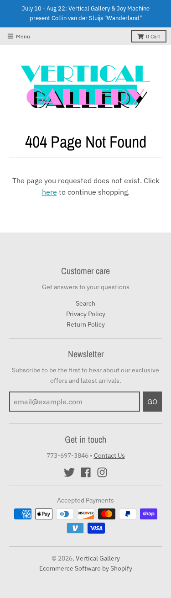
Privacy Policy (85, 314)
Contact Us (109, 455)
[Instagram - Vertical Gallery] (102, 472)
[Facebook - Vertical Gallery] (85, 472)
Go (152, 401)
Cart (153, 36)
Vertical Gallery (98, 558)
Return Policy (86, 324)
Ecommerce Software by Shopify (85, 568)
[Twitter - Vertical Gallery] (69, 472)
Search (85, 303)
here (49, 191)
